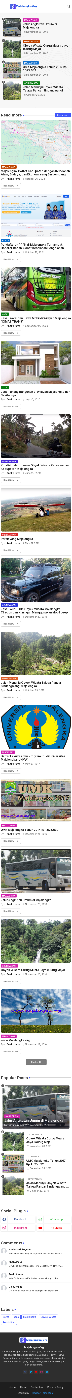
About (23, 1387)
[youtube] (36, 1372)
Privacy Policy (55, 1387)
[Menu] (4, 6)
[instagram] (41, 1372)
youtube (56, 1227)
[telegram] (47, 1372)
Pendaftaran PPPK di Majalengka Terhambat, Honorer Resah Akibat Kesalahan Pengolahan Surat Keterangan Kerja (32, 246)
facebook (20, 1219)
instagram (20, 1227)
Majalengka (29, 1316)
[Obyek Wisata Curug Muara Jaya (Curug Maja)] (12, 49)
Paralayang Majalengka (17, 539)
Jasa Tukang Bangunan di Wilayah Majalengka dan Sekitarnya (35, 393)
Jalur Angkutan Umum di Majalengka (40, 25)
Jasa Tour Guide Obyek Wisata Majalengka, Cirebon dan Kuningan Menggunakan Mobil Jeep (34, 610)
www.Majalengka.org (15, 1040)
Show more (63, 115)
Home (12, 1387)
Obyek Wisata (48, 1316)
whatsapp (56, 1219)
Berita (6, 1316)
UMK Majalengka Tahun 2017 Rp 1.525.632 (45, 68)
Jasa (16, 1316)
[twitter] (31, 1372)
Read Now (9, 185)
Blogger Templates (42, 1392)
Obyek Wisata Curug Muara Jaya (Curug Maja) (45, 47)
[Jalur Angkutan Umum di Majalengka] (12, 27)
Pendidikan (9, 1322)
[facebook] (25, 1372)
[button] (68, 6)
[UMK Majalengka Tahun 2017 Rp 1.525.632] (12, 70)
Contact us (37, 1387)
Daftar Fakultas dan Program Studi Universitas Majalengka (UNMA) (33, 758)
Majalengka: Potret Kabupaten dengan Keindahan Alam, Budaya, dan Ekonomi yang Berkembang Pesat (35, 172)
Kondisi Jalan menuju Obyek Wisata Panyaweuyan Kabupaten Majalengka (35, 467)
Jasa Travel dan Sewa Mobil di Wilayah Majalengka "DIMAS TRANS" (36, 320)
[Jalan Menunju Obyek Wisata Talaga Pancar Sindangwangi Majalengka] (12, 90)
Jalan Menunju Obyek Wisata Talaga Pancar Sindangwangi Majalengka (43, 88)
